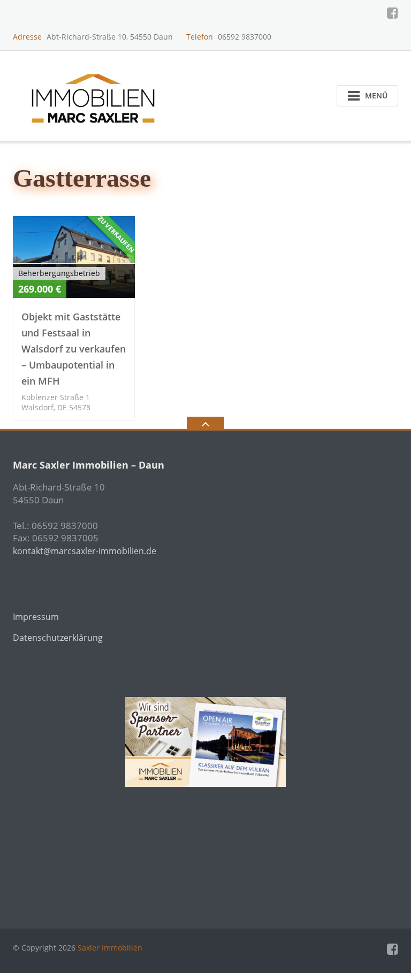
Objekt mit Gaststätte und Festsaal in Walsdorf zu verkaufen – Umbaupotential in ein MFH (73, 348)
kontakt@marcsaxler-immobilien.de (84, 551)
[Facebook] (392, 12)
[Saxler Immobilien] (95, 94)
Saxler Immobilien (110, 948)
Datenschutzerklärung (58, 637)
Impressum (36, 617)
